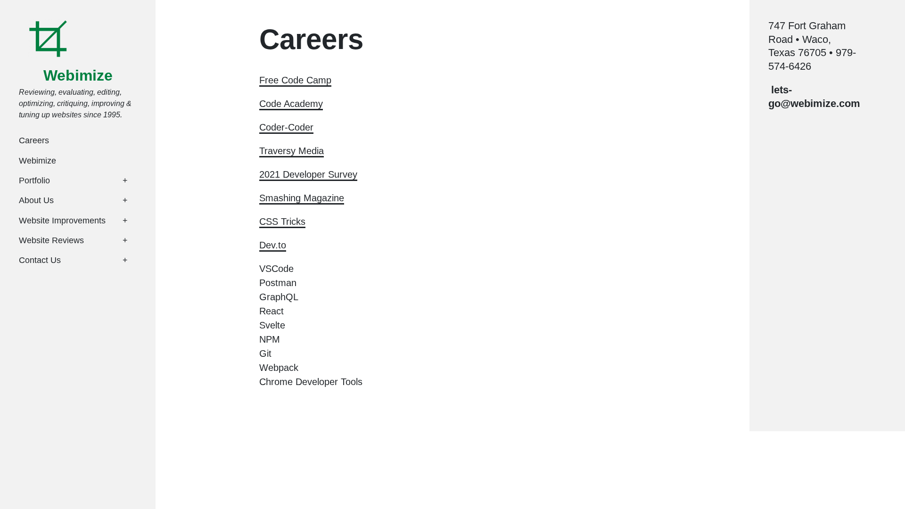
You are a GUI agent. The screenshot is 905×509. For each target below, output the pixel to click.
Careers (34, 140)
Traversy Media (291, 151)
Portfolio (34, 180)
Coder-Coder (286, 127)
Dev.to (272, 245)
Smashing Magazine (301, 198)
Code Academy (291, 104)
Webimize (78, 75)
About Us (36, 200)
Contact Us (40, 260)
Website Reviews (51, 240)
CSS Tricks (282, 221)
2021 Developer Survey (308, 174)
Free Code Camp (295, 80)
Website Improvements (62, 220)
